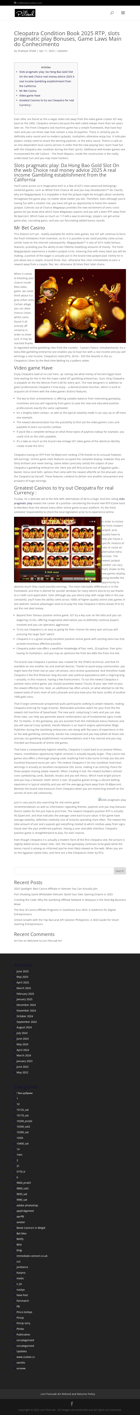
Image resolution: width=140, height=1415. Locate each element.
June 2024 (23, 1038)
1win (19, 1154)
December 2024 (26, 1005)
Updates (62, 51)
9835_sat (22, 1194)
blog (19, 1250)
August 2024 (24, 1027)
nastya (21, 1289)
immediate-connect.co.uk (32, 1256)
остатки (21, 1368)
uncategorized (25, 1346)
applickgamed (25, 1211)
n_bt (19, 1284)
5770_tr (21, 1171)
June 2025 (23, 971)
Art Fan (18, 940)
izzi (19, 1261)
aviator (21, 1222)
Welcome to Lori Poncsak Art (44, 940)
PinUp (20, 1317)
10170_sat (23, 1115)
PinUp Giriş (23, 1323)
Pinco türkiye (24, 1312)
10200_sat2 (23, 1126)
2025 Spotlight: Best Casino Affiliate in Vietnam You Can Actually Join (56, 888)
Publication (23, 1334)
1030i (20, 1138)
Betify (20, 1239)
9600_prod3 (24, 1182)
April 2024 (23, 1050)
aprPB (20, 1216)
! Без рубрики (25, 1093)
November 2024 (26, 1010)
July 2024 (22, 1033)
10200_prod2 (24, 1121)
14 (18, 1149)
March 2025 (24, 988)
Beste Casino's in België (31, 1227)
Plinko (20, 1329)
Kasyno (21, 1272)
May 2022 (22, 1072)
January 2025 (24, 999)
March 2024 (24, 1055)
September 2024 (27, 1022)
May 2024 (22, 1044)
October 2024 (25, 1016)
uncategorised (25, 1340)
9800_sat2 (23, 1188)
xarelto (21, 1362)
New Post (22, 1295)
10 (18, 1104)
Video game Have (29, 95)
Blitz (19, 1244)
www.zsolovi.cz (26, 1357)
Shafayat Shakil (27, 51)
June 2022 (23, 1066)
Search (120, 871)
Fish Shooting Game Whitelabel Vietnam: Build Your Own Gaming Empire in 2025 (63, 894)
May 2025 (22, 976)
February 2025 (25, 993)
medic (20, 1278)
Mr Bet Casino (27, 90)
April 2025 (23, 982)
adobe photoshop (27, 1205)
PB (18, 1306)
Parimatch (23, 1300)
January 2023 (24, 1061)
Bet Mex (21, 1233)
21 (18, 1166)
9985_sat (22, 1199)
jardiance (22, 1267)
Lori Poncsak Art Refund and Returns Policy (68, 1394)
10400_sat (23, 1143)
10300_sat (23, 1132)
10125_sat (23, 1109)
